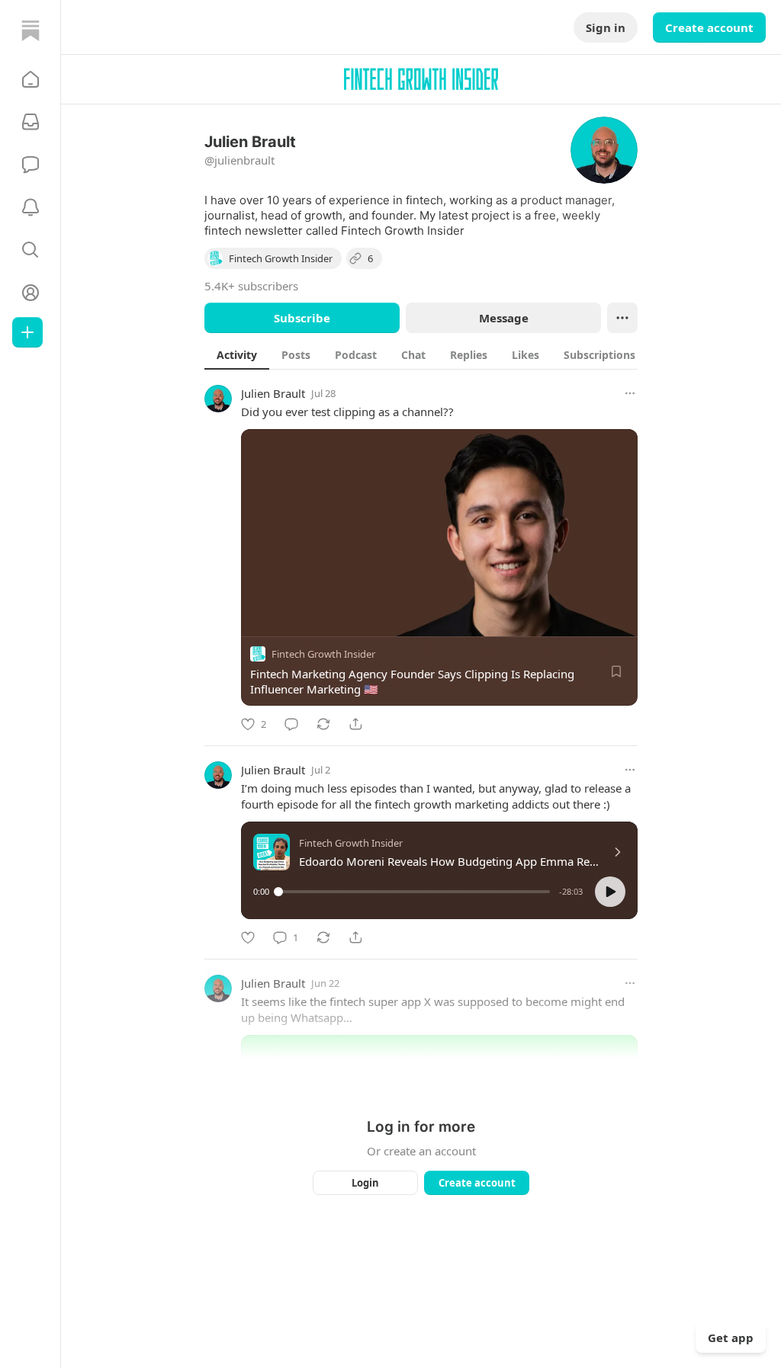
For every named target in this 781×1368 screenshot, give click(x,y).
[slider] (414, 891)
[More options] (630, 393)
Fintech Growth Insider (323, 654)
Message (504, 317)
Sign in (605, 27)
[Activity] (30, 207)
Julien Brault (273, 393)
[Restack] (323, 724)
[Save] (616, 671)
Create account (709, 27)
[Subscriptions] (30, 122)
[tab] (236, 354)
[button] (30, 79)
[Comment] (291, 724)
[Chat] (30, 164)
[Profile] (30, 292)
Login (365, 1183)
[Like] (248, 937)
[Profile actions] (622, 318)
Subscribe (302, 317)
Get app (731, 1337)
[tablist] (440, 354)
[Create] (27, 332)
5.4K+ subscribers (251, 285)
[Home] (30, 30)
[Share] (355, 724)
